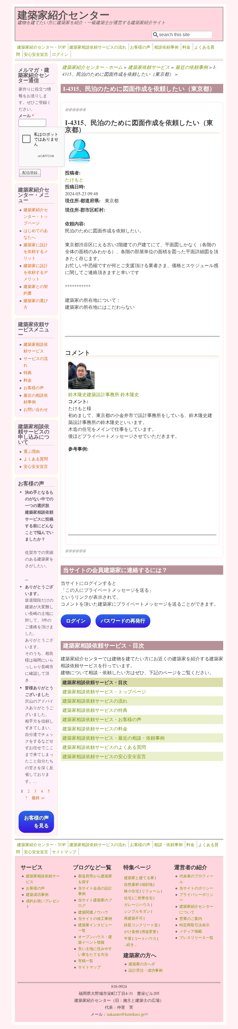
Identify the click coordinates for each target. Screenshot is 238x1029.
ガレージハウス (137, 904)
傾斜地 (147, 884)
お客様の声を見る (36, 821)
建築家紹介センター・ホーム (92, 67)
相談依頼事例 (166, 47)
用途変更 (148, 931)
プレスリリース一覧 (196, 937)
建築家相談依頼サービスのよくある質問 (104, 747)
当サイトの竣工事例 (95, 918)
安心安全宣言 (36, 54)
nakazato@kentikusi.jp (127, 1014)
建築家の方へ (142, 963)
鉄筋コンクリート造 (141, 924)
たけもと (74, 180)
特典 (28, 372)
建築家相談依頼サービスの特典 (94, 710)
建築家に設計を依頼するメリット (36, 251)
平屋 (127, 938)
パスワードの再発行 (123, 621)
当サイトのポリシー (196, 888)
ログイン (60, 54)
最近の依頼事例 (191, 67)
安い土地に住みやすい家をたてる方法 (95, 951)
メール (26, 116)
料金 (186, 47)
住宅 (127, 898)
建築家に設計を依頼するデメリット (36, 272)
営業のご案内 (190, 918)
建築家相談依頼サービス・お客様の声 (101, 719)
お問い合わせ (36, 409)
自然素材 (131, 884)
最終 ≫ (38, 797)
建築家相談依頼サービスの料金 (94, 728)
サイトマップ (64, 852)
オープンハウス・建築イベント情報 (95, 939)
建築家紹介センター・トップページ (36, 216)
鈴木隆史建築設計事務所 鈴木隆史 (103, 394)
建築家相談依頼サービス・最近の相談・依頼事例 (113, 738)
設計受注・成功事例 (146, 970)
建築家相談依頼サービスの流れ (97, 47)
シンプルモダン (137, 911)
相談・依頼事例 (168, 844)
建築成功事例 (37, 894)
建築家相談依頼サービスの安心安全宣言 (104, 756)
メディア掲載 (190, 931)
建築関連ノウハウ (93, 912)
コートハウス (145, 938)
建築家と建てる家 (139, 877)
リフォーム (150, 891)
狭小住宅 (131, 891)
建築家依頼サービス (149, 67)
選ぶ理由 (32, 451)
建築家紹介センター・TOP (41, 47)
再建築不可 (133, 918)
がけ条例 (131, 931)
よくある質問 (36, 459)
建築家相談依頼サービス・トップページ (104, 691)
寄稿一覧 (85, 960)
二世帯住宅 (143, 898)
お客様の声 (140, 47)
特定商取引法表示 (194, 924)
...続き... (130, 944)
